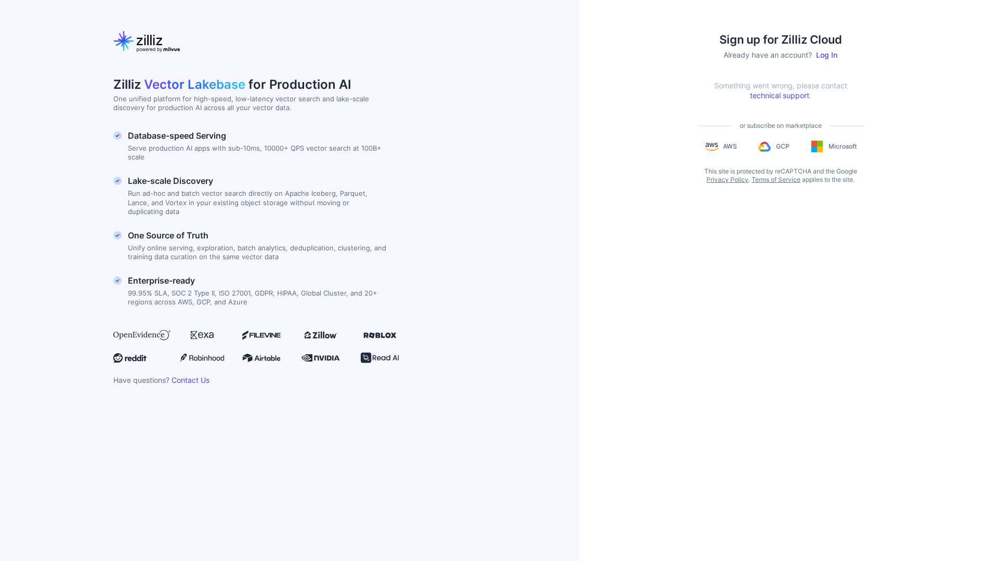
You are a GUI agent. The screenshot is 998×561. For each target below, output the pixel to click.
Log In (826, 54)
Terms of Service (776, 179)
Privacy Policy (727, 179)
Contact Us (190, 380)
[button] (721, 146)
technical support (779, 95)
